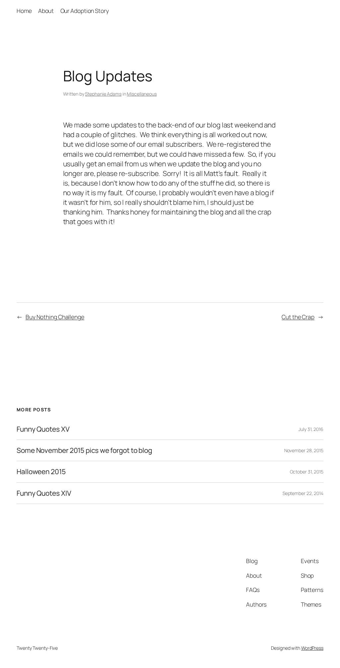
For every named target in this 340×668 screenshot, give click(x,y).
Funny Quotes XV (43, 429)
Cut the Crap (298, 317)
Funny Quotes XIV (44, 493)
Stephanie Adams (103, 94)
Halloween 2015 (41, 471)
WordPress (312, 648)
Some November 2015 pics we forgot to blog (97, 450)
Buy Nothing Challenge (55, 317)
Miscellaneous (142, 94)
